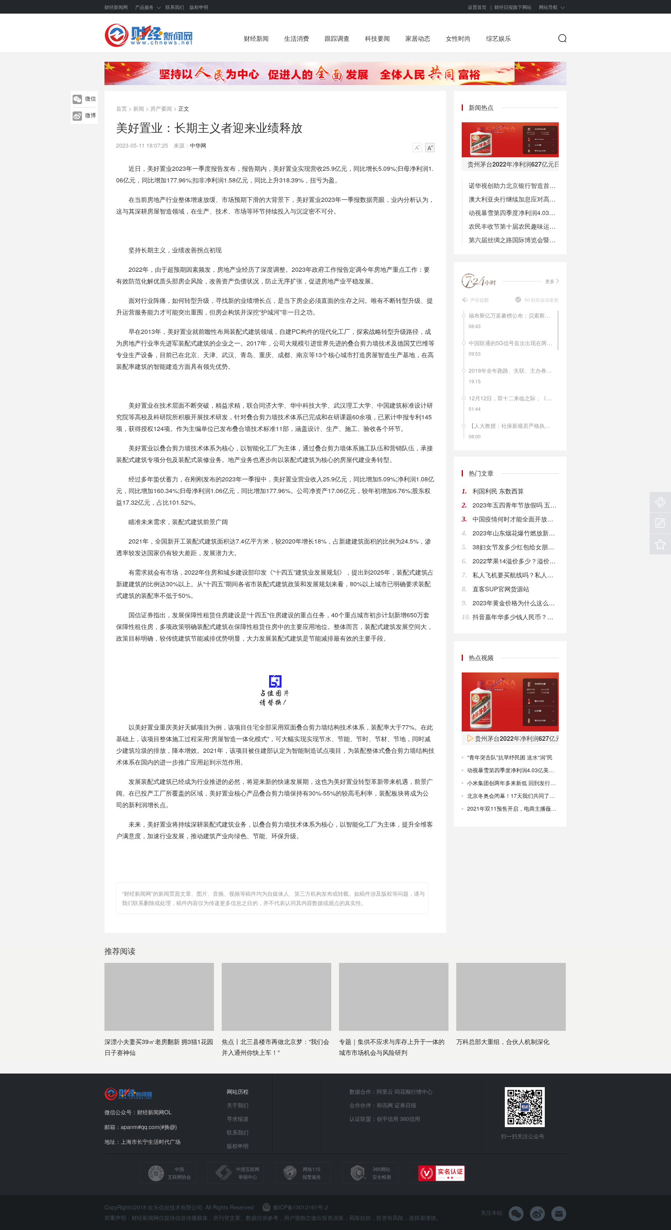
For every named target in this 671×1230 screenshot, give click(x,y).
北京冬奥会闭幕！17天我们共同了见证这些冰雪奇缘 (530, 795)
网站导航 (548, 6)
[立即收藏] (660, 544)
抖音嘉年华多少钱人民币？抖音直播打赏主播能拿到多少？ (516, 616)
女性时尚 (458, 38)
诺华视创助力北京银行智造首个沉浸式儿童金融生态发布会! (514, 185)
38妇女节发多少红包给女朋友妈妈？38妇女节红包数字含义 (516, 546)
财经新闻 (256, 38)
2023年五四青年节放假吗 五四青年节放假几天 (516, 504)
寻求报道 (238, 1118)
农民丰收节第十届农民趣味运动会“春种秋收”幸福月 (514, 226)
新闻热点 (481, 107)
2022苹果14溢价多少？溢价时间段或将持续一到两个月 (516, 560)
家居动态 (417, 38)
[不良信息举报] (660, 502)
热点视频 (481, 657)
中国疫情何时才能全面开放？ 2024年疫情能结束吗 (516, 518)
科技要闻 (377, 38)
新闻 (138, 108)
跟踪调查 (337, 38)
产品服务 (144, 6)
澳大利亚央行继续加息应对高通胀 (514, 199)
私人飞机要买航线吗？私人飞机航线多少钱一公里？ (516, 574)
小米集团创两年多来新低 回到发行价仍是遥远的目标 (530, 783)
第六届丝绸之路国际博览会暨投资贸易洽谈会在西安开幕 (514, 239)
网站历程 (238, 1091)
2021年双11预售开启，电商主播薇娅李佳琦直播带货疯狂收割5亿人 (548, 808)
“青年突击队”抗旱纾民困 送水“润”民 (510, 757)
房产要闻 (161, 108)
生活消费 (296, 38)
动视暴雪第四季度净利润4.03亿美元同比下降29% (514, 212)
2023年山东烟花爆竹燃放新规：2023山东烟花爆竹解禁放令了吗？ (516, 532)
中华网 (198, 145)
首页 (121, 108)
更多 (550, 281)
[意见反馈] (660, 523)
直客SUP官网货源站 (501, 588)
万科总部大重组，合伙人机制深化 (502, 1041)
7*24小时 (479, 280)
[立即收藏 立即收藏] (660, 544)
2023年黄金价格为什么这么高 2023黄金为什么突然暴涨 (516, 602)
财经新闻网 (116, 6)
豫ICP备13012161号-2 (300, 1207)
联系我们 (174, 6)
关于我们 (238, 1105)
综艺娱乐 (498, 38)
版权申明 (198, 6)
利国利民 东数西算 (498, 490)
